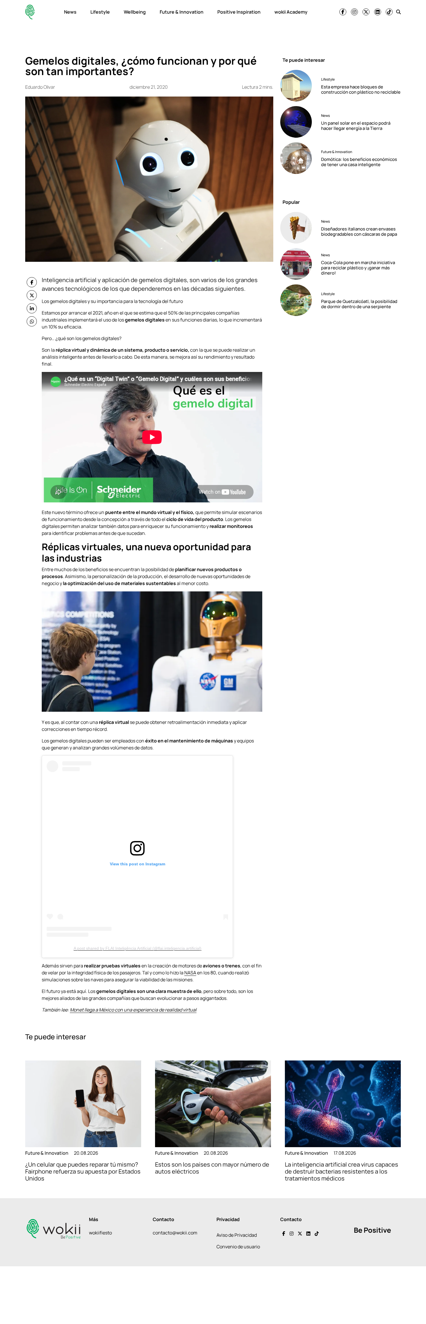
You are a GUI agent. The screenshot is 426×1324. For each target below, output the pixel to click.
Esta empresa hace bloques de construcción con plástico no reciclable (360, 89)
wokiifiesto (100, 1232)
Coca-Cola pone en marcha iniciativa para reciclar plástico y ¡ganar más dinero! (358, 267)
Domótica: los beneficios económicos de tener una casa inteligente (359, 161)
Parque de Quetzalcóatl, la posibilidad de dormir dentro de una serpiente (359, 304)
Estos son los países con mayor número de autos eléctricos (212, 1167)
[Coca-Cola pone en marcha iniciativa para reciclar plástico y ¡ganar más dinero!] (298, 264)
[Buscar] (398, 12)
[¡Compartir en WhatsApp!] (32, 321)
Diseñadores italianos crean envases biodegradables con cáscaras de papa (359, 231)
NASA (190, 972)
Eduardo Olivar (40, 87)
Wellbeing (135, 12)
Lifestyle (100, 12)
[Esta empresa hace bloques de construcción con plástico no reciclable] (298, 85)
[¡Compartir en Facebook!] (32, 282)
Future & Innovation (181, 12)
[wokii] (29, 12)
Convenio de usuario (238, 1246)
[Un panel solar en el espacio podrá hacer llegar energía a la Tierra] (298, 122)
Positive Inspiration (239, 12)
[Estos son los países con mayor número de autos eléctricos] (213, 1103)
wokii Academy (290, 12)
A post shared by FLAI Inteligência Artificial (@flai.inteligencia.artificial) (137, 948)
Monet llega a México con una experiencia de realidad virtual (133, 1010)
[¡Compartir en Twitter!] (32, 295)
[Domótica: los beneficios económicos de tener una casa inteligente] (298, 158)
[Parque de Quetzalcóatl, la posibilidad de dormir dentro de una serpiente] (298, 300)
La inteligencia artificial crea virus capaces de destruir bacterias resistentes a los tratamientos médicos (341, 1171)
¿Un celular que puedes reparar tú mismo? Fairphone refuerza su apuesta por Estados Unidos (83, 1171)
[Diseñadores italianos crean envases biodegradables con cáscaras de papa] (298, 228)
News (70, 12)
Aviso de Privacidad (236, 1235)
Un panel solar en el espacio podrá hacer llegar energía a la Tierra (355, 125)
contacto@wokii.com (175, 1232)
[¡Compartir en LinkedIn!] (32, 308)
